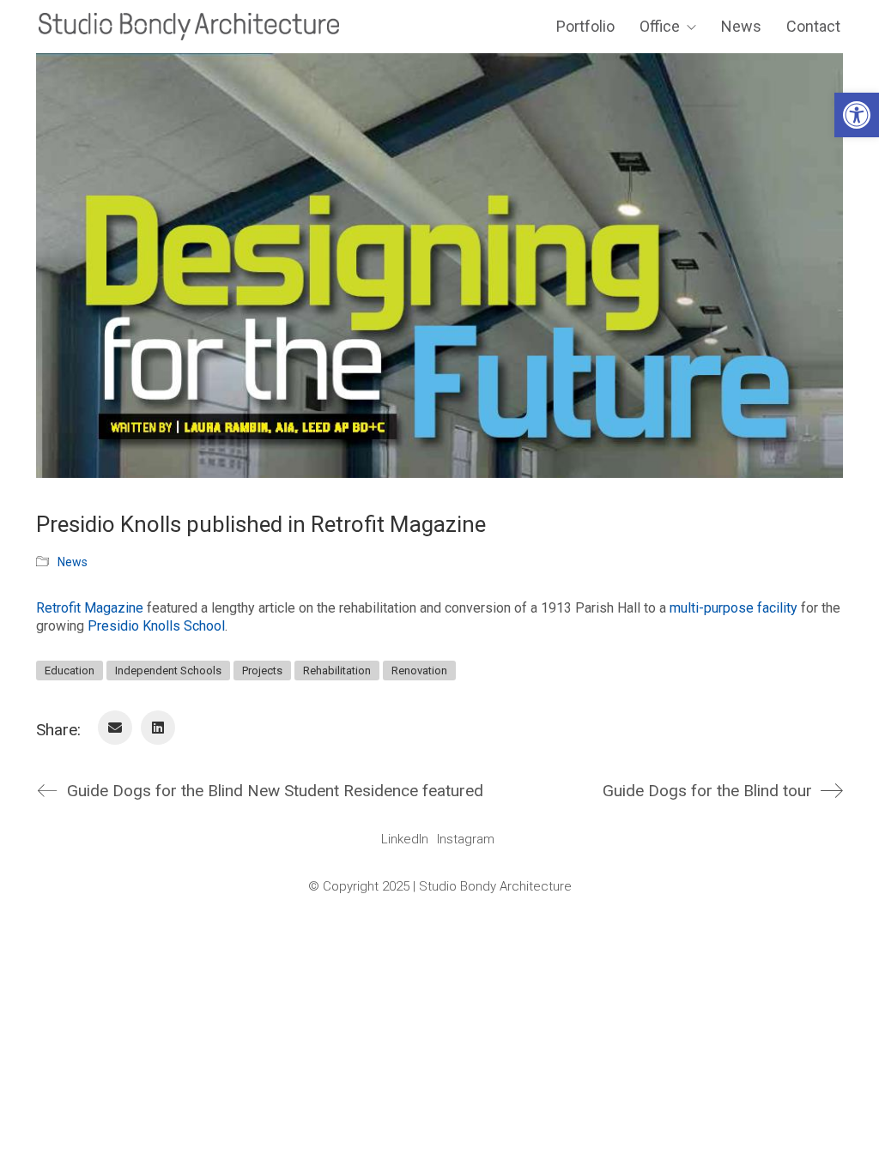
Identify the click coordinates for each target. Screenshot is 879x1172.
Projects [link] (262, 670)
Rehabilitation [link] (337, 670)
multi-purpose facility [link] (733, 608)
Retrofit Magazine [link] (89, 608)
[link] (856, 115)
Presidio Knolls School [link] (156, 626)
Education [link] (69, 670)
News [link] (73, 562)
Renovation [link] (419, 670)
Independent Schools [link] (168, 670)
